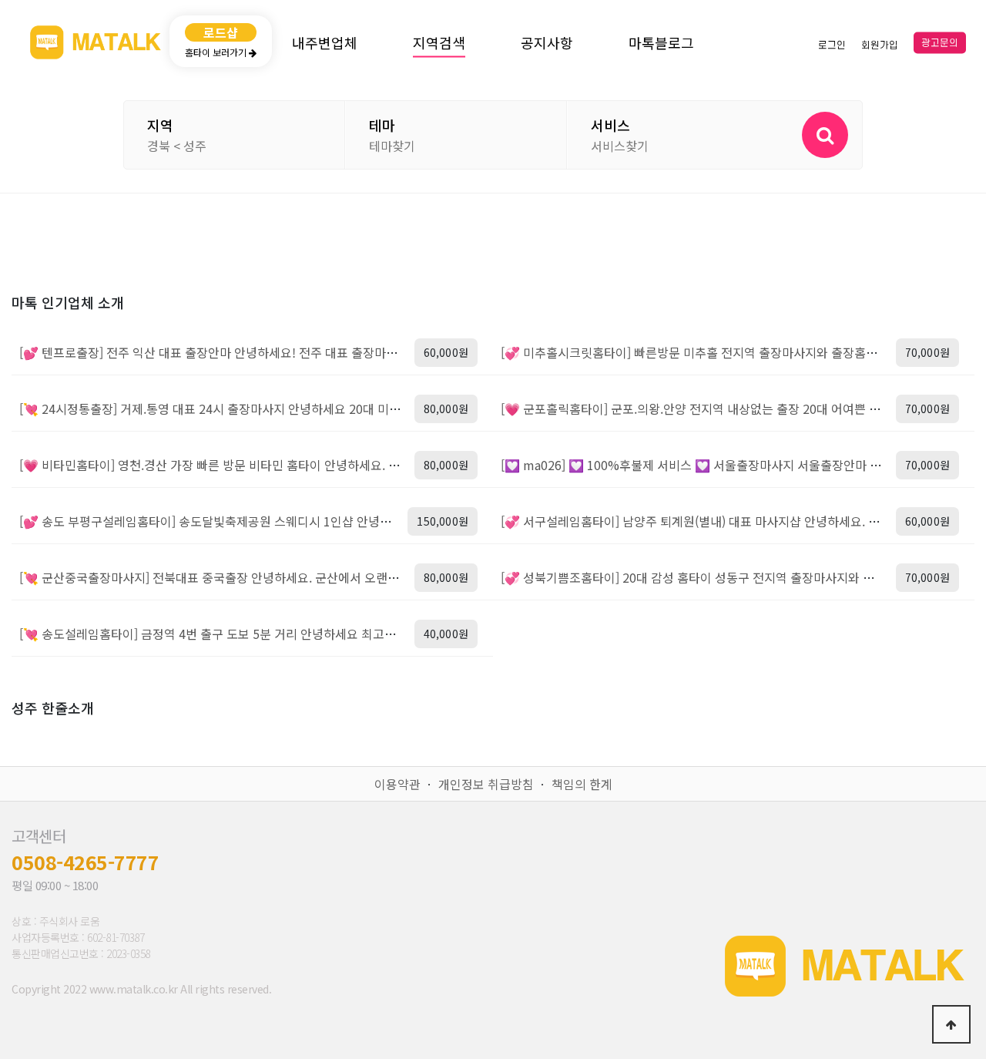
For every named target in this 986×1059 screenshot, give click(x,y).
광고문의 (939, 43)
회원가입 (879, 44)
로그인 (832, 44)
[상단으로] (951, 1024)
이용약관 (397, 784)
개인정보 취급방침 (486, 784)
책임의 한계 (582, 784)
